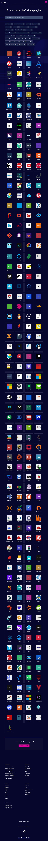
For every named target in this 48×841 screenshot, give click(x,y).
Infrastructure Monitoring (10, 766)
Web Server (31, 44)
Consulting (7, 785)
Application (9, 23)
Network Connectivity (11, 32)
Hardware (34, 26)
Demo (6, 792)
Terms (27, 821)
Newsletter (27, 775)
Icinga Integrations (8, 778)
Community (27, 773)
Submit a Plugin (24, 745)
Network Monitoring (9, 773)
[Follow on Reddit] (19, 838)
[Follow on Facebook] (24, 838)
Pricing (6, 790)
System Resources (26, 41)
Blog (26, 770)
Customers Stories (28, 789)
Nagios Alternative (8, 805)
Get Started (27, 766)
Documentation (28, 768)
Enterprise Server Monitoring (10, 771)
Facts (26, 787)
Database (8, 26)
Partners (26, 790)
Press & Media (28, 792)
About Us (27, 785)
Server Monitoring (8, 770)
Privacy (24, 821)
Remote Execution (10, 35)
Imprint (20, 821)
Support (6, 789)
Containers (36, 23)
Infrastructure (9, 29)
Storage (8, 41)
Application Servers (19, 23)
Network (29, 29)
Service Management (11, 38)
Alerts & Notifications (9, 776)
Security (19, 35)
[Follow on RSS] (29, 838)
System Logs (16, 41)
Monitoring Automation (9, 768)
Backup (28, 23)
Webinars (27, 771)
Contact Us (27, 794)
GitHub (6, 798)
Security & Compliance (29, 35)
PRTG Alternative (8, 807)
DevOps (16, 26)
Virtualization (21, 44)
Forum (6, 796)
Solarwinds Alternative (9, 808)
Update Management (11, 44)
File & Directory (25, 26)
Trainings (7, 787)
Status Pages (36, 38)
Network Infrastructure (23, 32)
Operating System (35, 32)
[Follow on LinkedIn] (21, 838)
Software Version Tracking (24, 38)
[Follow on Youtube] (27, 838)
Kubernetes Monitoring (9, 775)
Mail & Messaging (19, 29)
